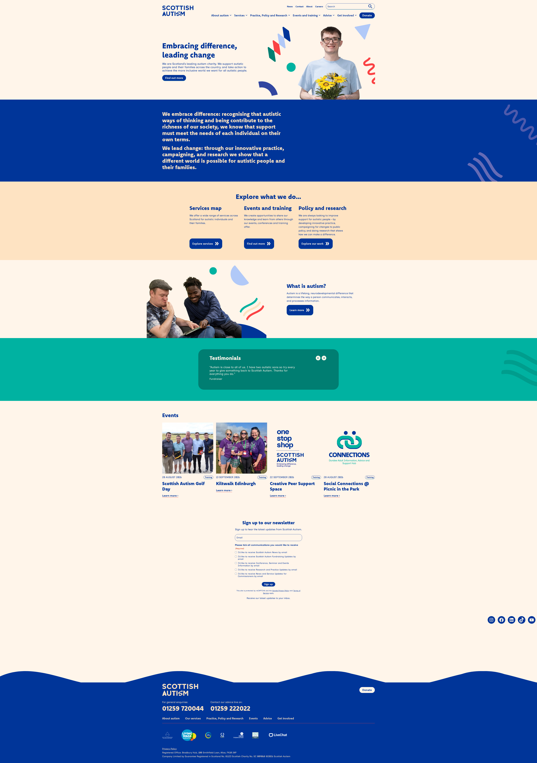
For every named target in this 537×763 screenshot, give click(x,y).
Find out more (174, 78)
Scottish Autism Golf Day (183, 486)
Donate (367, 690)
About (309, 6)
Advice (267, 718)
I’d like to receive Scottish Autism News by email (262, 552)
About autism (171, 718)
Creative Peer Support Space (292, 486)
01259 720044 (183, 708)
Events (253, 718)
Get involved (285, 718)
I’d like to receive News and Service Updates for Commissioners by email (262, 575)
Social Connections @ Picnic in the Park (346, 486)
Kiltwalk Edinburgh (236, 483)
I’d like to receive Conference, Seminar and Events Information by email (263, 564)
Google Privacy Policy (280, 590)
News (290, 6)
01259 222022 (230, 708)
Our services (193, 718)
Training (208, 477)
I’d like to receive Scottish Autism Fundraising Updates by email (267, 557)
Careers (319, 6)
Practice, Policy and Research (224, 718)
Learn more (297, 310)
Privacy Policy (169, 748)
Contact (299, 6)
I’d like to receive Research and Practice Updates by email (267, 569)
